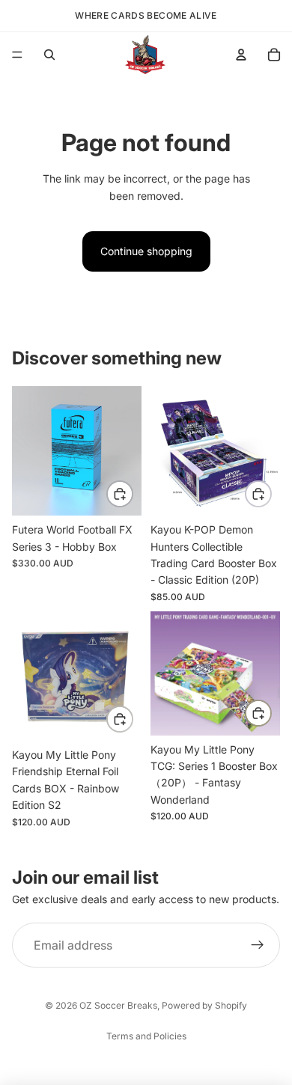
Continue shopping (146, 251)
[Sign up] (257, 945)
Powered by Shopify (204, 1005)
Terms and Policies (146, 1036)
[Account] (241, 54)
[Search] (49, 54)
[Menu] (17, 54)
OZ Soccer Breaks (118, 1005)
